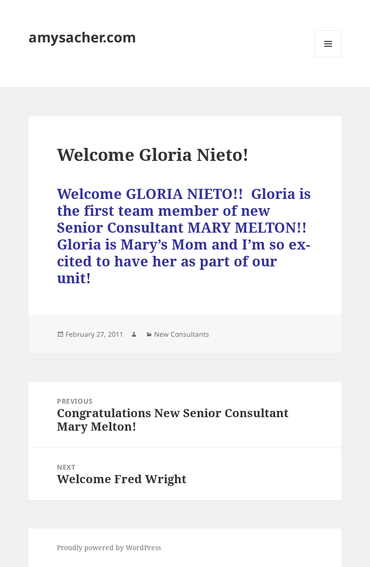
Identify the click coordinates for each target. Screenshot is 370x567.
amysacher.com (82, 36)
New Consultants (181, 334)
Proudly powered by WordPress (109, 547)
